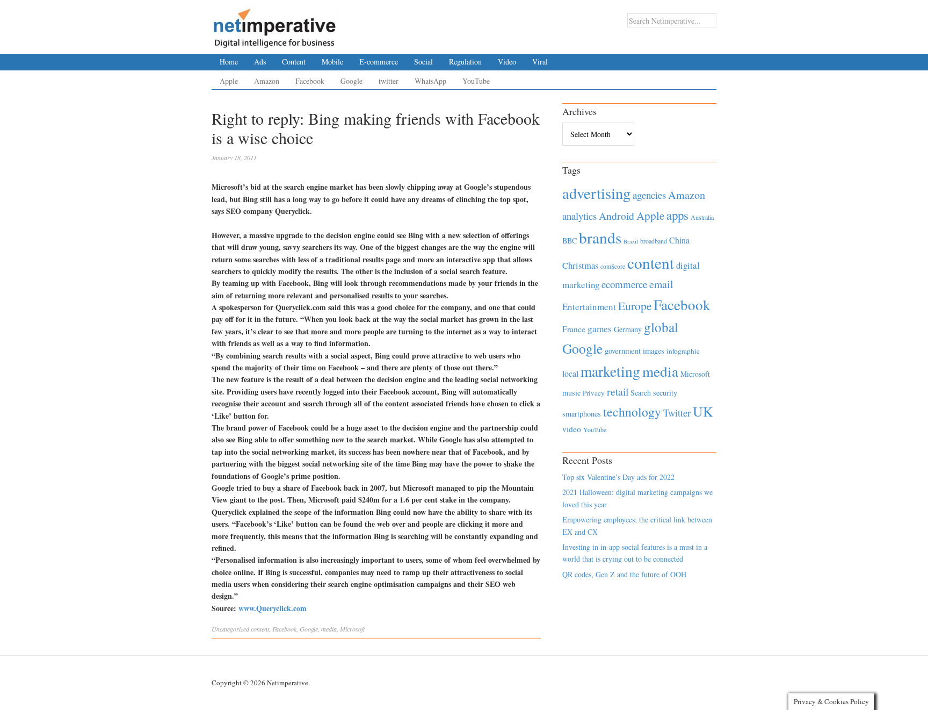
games (600, 328)
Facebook (309, 81)
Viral (540, 61)
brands (600, 237)
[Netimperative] (275, 24)
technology (632, 411)
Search (640, 393)
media (329, 629)
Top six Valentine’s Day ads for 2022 (618, 477)
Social (423, 61)
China (679, 240)
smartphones (581, 413)
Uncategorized (230, 629)
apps (677, 215)
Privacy (594, 393)
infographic (683, 351)
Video (507, 61)
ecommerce (624, 284)
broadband (653, 240)
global (661, 327)
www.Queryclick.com (272, 608)
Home (229, 61)
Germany (628, 329)
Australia (702, 217)
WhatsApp (430, 81)
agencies (649, 195)
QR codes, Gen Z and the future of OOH (624, 574)
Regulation (465, 61)
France (573, 329)
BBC (569, 240)
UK (703, 411)
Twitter (677, 412)
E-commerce (378, 61)
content (260, 629)
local (570, 373)
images (653, 351)
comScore (612, 266)
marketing (610, 371)
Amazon (266, 81)
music (571, 393)
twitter (388, 81)
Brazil (631, 241)
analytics (579, 216)
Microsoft (352, 629)
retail (617, 391)
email (661, 284)
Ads (260, 61)
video (571, 429)
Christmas (580, 265)
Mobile (332, 61)
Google (351, 81)
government (623, 351)
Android (616, 216)
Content (294, 61)
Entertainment (589, 306)
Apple (229, 81)
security (665, 393)
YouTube (476, 81)
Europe (634, 305)
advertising (596, 193)
